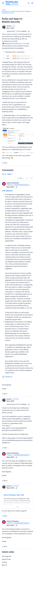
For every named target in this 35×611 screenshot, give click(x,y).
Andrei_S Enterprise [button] (13, 183)
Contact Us (8, 376)
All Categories (6, 556)
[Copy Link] (29, 31)
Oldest (9, 174)
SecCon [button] (9, 26)
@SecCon (9, 191)
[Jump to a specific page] (31, 178)
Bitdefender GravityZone (13, 43)
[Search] (28, 3)
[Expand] (17, 507)
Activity (4, 562)
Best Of (4, 565)
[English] (12, 3)
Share (4, 163)
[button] (4, 27)
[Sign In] (32, 3)
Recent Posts (6, 559)
